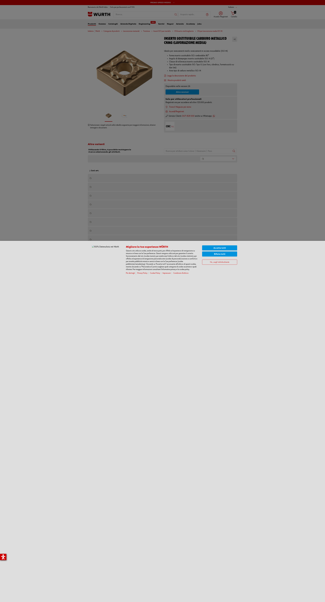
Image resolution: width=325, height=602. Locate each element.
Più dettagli (130, 273)
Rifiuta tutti (219, 254)
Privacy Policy (142, 273)
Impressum (167, 273)
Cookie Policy (155, 273)
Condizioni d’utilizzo (181, 273)
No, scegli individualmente (219, 262)
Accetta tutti (220, 248)
